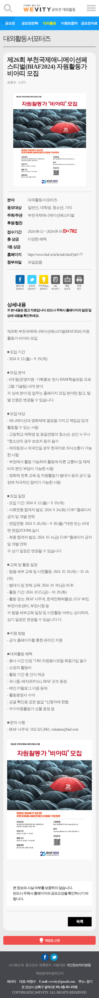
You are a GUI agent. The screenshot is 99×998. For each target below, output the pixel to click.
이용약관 (59, 965)
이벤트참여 (69, 23)
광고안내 (31, 965)
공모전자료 (89, 23)
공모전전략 (29, 23)
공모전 (10, 23)
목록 (79, 921)
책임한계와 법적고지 (50, 973)
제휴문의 (45, 965)
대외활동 (49, 23)
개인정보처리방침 (79, 965)
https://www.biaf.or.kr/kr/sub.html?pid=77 (55, 255)
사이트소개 (16, 965)
